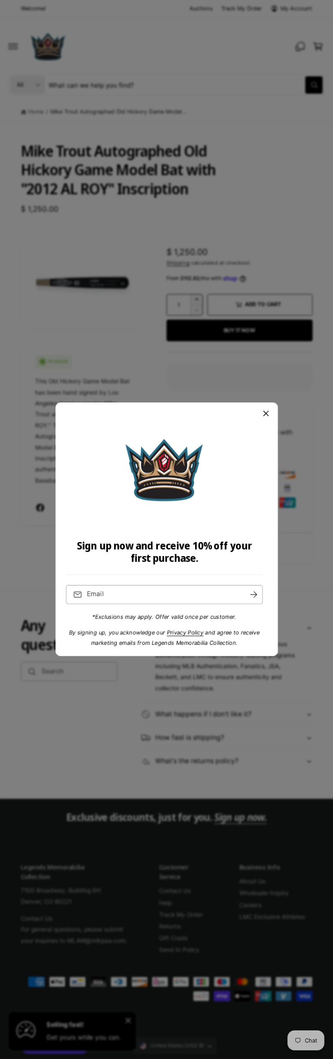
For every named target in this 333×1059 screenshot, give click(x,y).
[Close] (266, 413)
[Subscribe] (254, 595)
